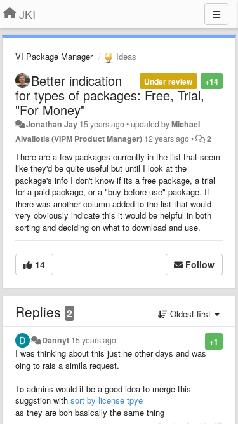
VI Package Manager (54, 56)
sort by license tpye (106, 400)
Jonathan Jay (51, 124)
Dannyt (55, 340)
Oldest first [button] (190, 314)
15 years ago (93, 340)
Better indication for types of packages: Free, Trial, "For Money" (109, 95)
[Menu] (216, 14)
